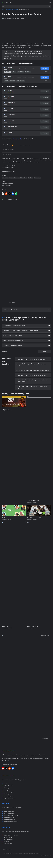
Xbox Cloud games (9, 796)
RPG (21, 177)
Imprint (42, 855)
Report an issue (8, 837)
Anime (10, 177)
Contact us (6, 841)
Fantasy (16, 177)
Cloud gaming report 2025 (11, 821)
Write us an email (8, 843)
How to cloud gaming (9, 811)
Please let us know (18, 138)
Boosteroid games (8, 783)
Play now (44, 68)
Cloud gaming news (9, 817)
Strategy (30, 177)
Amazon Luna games (9, 792)
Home (3, 9)
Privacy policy (48, 855)
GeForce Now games (9, 785)
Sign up (45, 91)
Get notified (45, 97)
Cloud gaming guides (9, 819)
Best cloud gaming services (11, 815)
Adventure (4, 177)
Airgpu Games (15, 9)
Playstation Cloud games (10, 798)
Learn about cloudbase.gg (10, 764)
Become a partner (8, 839)
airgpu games (7, 790)
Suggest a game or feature (11, 835)
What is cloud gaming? (9, 813)
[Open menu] (50, 2)
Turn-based (37, 177)
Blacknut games (8, 794)
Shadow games (8, 788)
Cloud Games (8, 9)
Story (25, 177)
